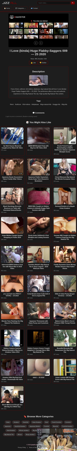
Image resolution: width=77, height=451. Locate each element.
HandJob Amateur (20, 426)
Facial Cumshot (56, 422)
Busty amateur (30, 434)
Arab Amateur (11, 430)
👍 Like (33, 63)
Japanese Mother (34, 426)
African (20, 434)
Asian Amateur (36, 422)
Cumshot (68, 422)
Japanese (8, 426)
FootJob (46, 426)
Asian (8, 422)
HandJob (25, 422)
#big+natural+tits (46, 104)
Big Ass (35, 430)
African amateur (24, 430)
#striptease (35, 104)
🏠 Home (7, 8)
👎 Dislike (43, 63)
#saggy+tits (57, 104)
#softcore (18, 104)
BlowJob (55, 426)
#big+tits (64, 104)
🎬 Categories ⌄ (20, 8)
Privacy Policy (22, 447)
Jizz (9, 3)
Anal (46, 422)
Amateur (16, 422)
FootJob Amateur (67, 426)
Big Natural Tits (9, 434)
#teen (12, 104)
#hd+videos (26, 104)
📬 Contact (34, 8)
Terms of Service (34, 447)
